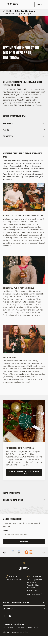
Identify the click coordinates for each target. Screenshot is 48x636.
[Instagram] (10, 616)
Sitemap (6, 632)
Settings (38, 343)
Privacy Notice (33, 627)
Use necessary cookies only (24, 358)
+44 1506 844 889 (14, 579)
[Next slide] (43, 552)
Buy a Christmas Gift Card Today (24, 472)
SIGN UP (24, 541)
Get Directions (33, 594)
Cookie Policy (20, 627)
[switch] (42, 320)
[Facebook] (4, 616)
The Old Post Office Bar (16, 602)
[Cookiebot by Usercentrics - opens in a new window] (35, 276)
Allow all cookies (24, 350)
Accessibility (8, 627)
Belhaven (8, 609)
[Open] (4, 4)
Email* (6, 530)
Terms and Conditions (19, 632)
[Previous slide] (4, 552)
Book (39, 4)
